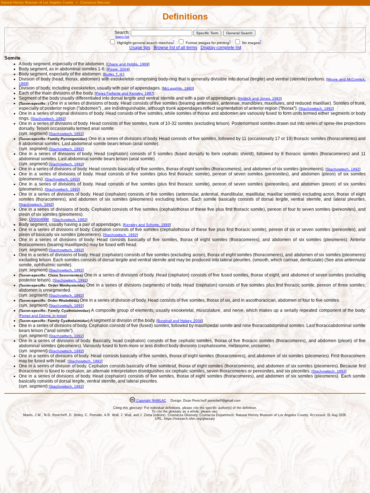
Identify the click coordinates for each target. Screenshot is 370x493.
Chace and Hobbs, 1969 (128, 64)
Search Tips (122, 36)
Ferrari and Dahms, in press (43, 316)
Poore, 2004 (118, 69)
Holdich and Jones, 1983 (260, 98)
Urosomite (39, 219)
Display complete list (221, 47)
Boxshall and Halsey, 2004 (180, 321)
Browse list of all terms (175, 47)
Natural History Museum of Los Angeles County (37, 2)
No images (250, 43)
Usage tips (139, 47)
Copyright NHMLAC (150, 400)
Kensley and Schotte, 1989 (147, 225)
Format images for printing (207, 43)
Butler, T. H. (113, 74)
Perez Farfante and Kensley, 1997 (124, 93)
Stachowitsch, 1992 (316, 108)
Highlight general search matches (144, 43)
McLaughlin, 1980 (178, 88)
